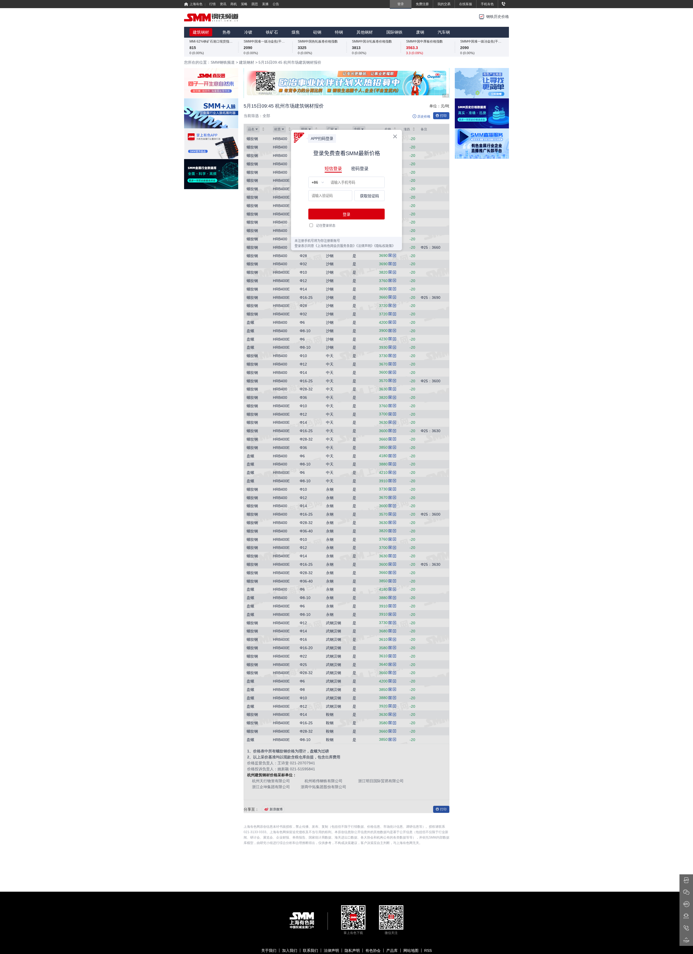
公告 (276, 4)
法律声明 (331, 950)
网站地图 (411, 950)
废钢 (420, 32)
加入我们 (289, 950)
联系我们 (310, 950)
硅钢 (317, 32)
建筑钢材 (201, 32)
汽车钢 (444, 32)
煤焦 (296, 32)
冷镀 (248, 32)
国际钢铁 (394, 32)
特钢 (339, 32)
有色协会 (373, 950)
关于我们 (268, 950)
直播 (265, 4)
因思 (254, 4)
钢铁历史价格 (497, 17)
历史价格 (423, 116)
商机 (233, 4)
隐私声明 (352, 950)
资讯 (223, 4)
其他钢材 (365, 32)
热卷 (227, 32)
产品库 (392, 950)
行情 (212, 4)
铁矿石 (272, 32)
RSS (428, 950)
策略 (244, 4)
